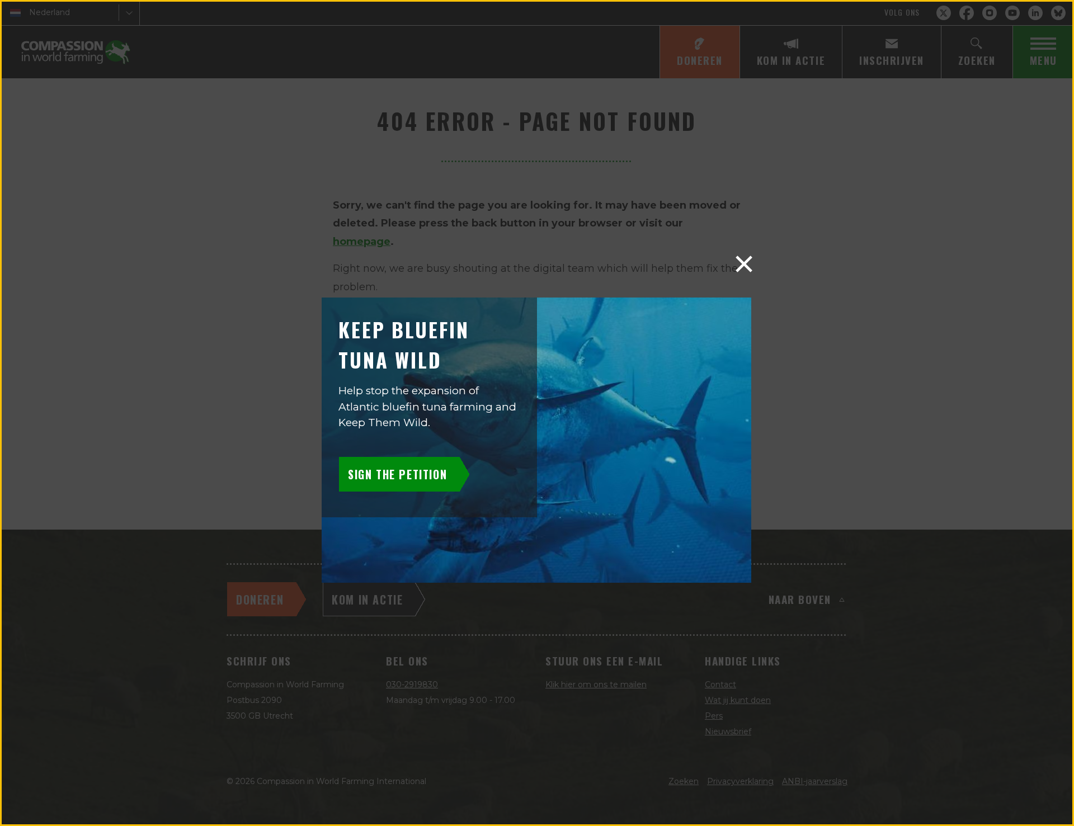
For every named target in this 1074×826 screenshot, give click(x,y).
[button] (744, 264)
